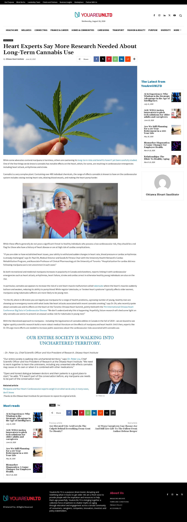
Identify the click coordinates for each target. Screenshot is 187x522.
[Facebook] (154, 15)
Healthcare (8, 40)
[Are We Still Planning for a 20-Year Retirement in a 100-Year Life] (37, 451)
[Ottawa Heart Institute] (162, 183)
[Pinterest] (109, 59)
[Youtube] (174, 15)
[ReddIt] (128, 59)
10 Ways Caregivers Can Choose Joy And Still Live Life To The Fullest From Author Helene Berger (116, 429)
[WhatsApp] (115, 59)
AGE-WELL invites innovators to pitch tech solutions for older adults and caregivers (16, 435)
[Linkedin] (164, 15)
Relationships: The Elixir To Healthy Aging (156, 157)
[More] (134, 59)
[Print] (113, 413)
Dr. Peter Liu (73, 358)
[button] (180, 15)
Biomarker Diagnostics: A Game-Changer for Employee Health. (18, 468)
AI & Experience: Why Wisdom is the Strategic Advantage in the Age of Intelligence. (18, 417)
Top (58, 405)
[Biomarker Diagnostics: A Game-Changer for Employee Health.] (37, 468)
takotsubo (98, 285)
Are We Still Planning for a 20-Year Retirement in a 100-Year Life (17, 452)
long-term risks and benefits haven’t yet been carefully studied (107, 160)
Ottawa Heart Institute (15, 59)
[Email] (107, 413)
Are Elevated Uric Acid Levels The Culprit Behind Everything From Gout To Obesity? (69, 429)
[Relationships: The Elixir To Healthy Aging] (176, 160)
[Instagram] (159, 15)
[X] (169, 15)
